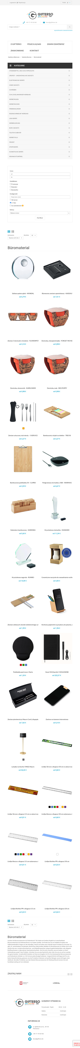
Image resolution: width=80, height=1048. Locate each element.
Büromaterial (37, 57)
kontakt (34, 50)
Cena (11, 171)
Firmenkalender (15, 109)
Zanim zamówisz (55, 44)
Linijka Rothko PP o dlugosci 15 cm (23, 909)
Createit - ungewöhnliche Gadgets (21, 75)
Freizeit (11, 142)
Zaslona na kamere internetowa (57, 719)
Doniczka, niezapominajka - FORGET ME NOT (57, 341)
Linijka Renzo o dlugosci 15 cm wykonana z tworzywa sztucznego (31, 861)
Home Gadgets (14, 85)
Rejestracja (22, 2)
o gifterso (16, 44)
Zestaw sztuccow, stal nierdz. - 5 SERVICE (23, 435)
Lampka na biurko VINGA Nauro (23, 767)
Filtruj (40, 218)
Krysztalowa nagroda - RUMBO (23, 577)
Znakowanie (17, 50)
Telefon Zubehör (15, 132)
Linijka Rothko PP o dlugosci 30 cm (57, 861)
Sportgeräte (13, 147)
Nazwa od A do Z (14, 238)
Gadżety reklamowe (13, 57)
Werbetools (13, 137)
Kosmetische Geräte (16, 152)
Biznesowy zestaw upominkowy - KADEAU (57, 293)
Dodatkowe (13, 181)
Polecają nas (34, 44)
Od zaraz (14, 200)
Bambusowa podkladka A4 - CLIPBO (23, 483)
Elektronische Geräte (16, 80)
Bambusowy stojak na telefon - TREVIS (57, 435)
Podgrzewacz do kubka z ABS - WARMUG (57, 483)
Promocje (14, 184)
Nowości (14, 187)
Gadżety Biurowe (26, 57)
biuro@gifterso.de (38, 1039)
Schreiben (12, 90)
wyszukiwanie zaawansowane (63, 30)
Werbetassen (14, 99)
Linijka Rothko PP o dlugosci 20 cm (57, 909)
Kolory (12, 210)
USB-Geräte (13, 118)
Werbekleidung (14, 123)
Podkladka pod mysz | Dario (23, 672)
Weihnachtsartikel (16, 156)
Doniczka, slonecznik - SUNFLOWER (23, 388)
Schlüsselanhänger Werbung (20, 94)
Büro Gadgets (14, 128)
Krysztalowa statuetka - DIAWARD (57, 530)
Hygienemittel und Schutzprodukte (21, 71)
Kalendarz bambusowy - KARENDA (23, 530)
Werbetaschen (14, 104)
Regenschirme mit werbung (18, 113)
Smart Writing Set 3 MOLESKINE (57, 672)
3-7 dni (13, 203)
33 (32, 235)
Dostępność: (14, 194)
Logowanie (13, 2)
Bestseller (14, 190)
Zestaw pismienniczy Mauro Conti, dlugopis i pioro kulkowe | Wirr (31, 719)
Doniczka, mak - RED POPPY (57, 388)
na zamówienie (16, 205)
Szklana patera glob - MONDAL (23, 293)
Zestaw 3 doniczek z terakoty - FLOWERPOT (23, 341)
